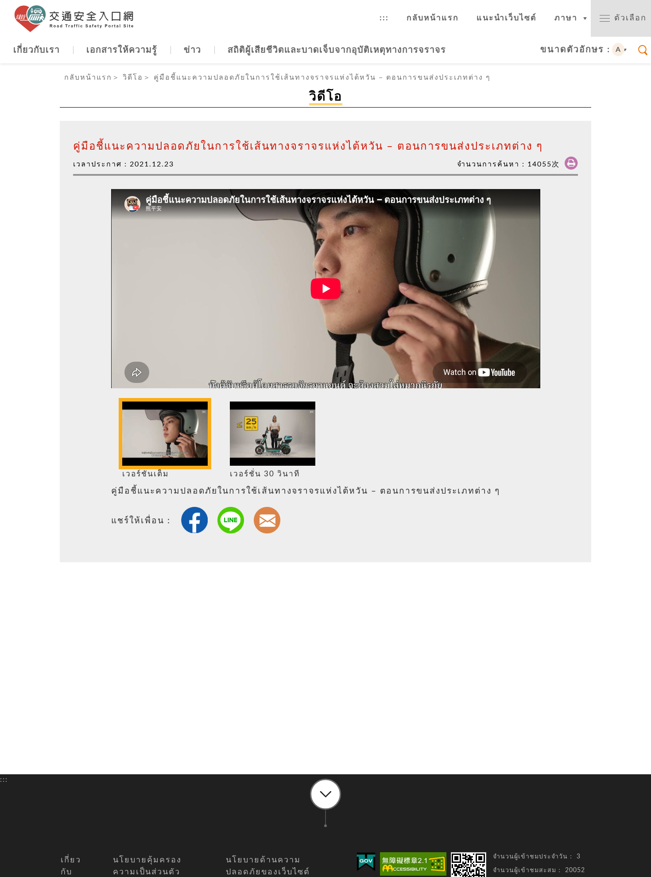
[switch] (621, 18)
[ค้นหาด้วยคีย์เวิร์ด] (643, 50)
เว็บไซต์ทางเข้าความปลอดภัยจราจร (77, 18)
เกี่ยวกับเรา (36, 50)
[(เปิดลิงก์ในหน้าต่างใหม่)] (413, 864)
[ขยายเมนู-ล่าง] (325, 794)
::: (384, 18)
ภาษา (565, 18)
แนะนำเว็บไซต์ (507, 18)
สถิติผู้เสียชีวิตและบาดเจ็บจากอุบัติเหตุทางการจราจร (337, 50)
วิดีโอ (133, 77)
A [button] (618, 49)
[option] (165, 441)
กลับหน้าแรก (433, 18)
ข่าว (192, 50)
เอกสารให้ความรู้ (121, 50)
